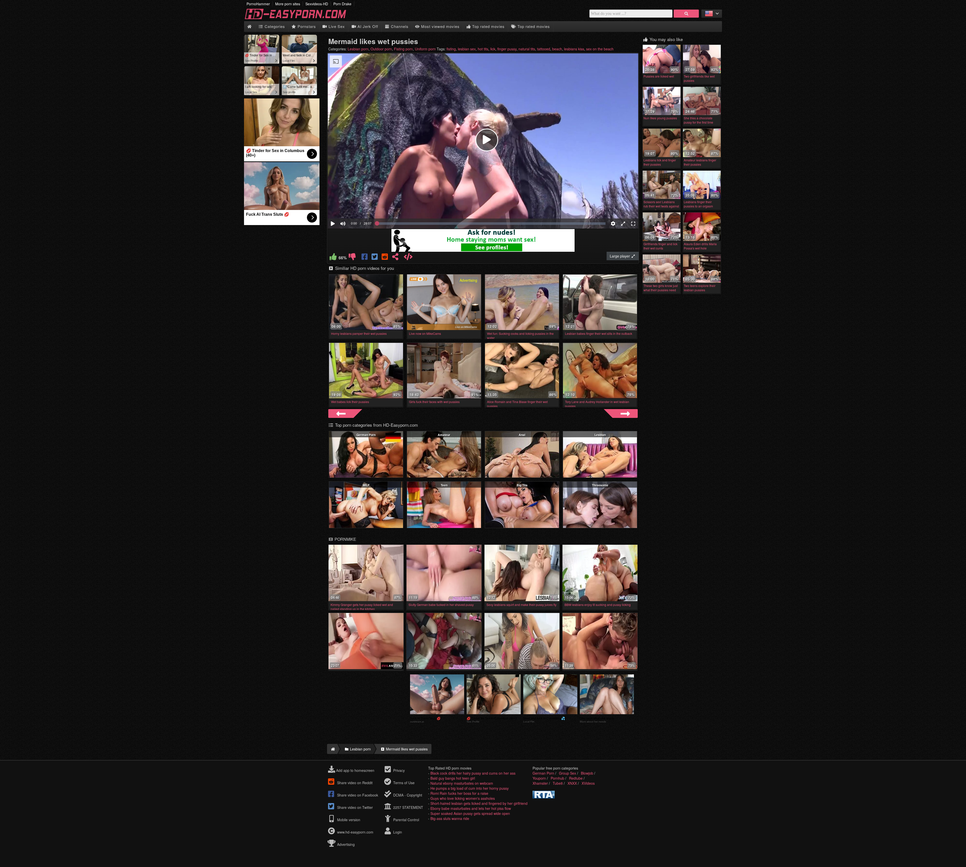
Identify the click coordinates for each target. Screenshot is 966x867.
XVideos (588, 783)
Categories (274, 26)
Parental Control (405, 819)
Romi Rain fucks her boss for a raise (459, 793)
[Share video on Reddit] (385, 257)
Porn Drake (342, 3)
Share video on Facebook (357, 795)
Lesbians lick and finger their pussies (659, 162)
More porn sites (287, 3)
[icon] (249, 26)
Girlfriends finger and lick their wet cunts (660, 246)
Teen (444, 485)
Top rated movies (488, 26)
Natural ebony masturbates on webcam (461, 783)
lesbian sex (467, 48)
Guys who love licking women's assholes (462, 798)
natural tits (526, 48)
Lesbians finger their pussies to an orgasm (698, 204)
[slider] (351, 208)
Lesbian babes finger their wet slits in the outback (598, 333)
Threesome (600, 485)
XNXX (572, 783)
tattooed (543, 48)
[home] (332, 749)
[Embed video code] (408, 257)
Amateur (444, 434)
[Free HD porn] (299, 18)
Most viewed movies (440, 26)
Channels (399, 26)
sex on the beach (600, 48)
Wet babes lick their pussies (350, 402)
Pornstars (306, 26)
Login (397, 832)
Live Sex (336, 26)
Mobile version (348, 819)
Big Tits (522, 485)
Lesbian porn (358, 48)
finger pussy (506, 48)
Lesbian (600, 434)
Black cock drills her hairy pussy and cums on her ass (472, 773)
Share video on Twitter (354, 807)
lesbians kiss (574, 48)
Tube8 (558, 783)
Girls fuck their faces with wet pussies (434, 402)
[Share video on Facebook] (365, 257)
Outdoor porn (381, 48)
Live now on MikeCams (425, 333)
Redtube (576, 778)
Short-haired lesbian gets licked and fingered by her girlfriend (479, 803)
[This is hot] (333, 257)
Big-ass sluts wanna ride (449, 818)
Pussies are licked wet (658, 76)
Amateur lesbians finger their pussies (700, 162)
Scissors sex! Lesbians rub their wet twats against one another (661, 206)
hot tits (483, 48)
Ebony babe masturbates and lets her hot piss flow (470, 808)
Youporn (539, 778)
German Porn (366, 434)
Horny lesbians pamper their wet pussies (359, 333)
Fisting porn (403, 48)
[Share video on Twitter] (375, 257)
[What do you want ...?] (686, 14)
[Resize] (623, 224)
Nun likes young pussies (660, 118)
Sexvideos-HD (316, 3)
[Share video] (395, 257)
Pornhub (557, 778)
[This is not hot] (352, 257)
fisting (451, 48)
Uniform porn (425, 48)
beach (557, 48)
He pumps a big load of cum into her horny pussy (469, 788)
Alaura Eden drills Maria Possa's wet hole (700, 246)
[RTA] (544, 797)
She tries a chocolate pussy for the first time (698, 120)
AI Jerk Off (367, 26)
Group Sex (567, 773)
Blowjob (587, 773)
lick (492, 48)
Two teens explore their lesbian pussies (699, 287)
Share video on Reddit (354, 782)
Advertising (345, 844)
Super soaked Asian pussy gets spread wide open (470, 813)
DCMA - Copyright (407, 795)
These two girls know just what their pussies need (660, 287)
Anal (522, 434)
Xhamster (540, 783)
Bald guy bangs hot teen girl (452, 778)
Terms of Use (403, 782)
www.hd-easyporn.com (355, 832)
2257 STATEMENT (407, 807)
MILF (366, 485)
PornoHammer (258, 3)
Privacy (398, 770)
